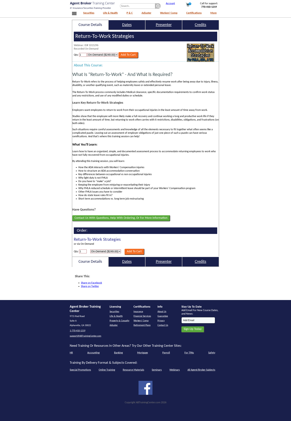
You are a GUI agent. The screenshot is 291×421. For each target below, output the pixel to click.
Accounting (93, 352)
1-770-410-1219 (77, 331)
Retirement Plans (142, 325)
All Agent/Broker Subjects (201, 370)
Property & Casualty (119, 321)
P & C (130, 13)
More (213, 13)
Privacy (161, 321)
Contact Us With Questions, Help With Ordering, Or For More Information (121, 218)
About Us (161, 311)
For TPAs (189, 352)
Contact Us (162, 325)
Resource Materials (133, 370)
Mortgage (142, 352)
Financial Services (142, 316)
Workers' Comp (168, 13)
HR (71, 352)
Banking (118, 352)
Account (170, 3)
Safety (211, 352)
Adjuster (146, 13)
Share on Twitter (90, 286)
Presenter (164, 25)
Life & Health (110, 13)
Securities (88, 13)
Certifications (194, 13)
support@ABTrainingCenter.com (85, 336)
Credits (200, 25)
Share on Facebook (91, 283)
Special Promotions (80, 370)
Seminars (157, 370)
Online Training (107, 370)
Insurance (138, 311)
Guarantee (162, 316)
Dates (127, 25)
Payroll (166, 352)
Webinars (174, 370)
